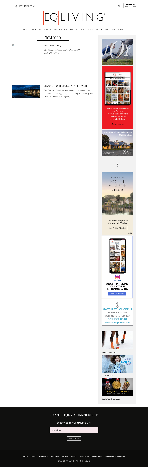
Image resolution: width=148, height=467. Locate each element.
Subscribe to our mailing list (74, 423)
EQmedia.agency (97, 456)
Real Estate (102, 29)
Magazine (28, 29)
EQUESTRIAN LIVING (25, 6)
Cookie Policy (121, 456)
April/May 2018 (107, 376)
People (63, 29)
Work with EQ (43, 456)
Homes (53, 29)
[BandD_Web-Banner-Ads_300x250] (117, 155)
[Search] (119, 6)
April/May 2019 (52, 45)
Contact (33, 456)
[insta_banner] (117, 298)
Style (81, 29)
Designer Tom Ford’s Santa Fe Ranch (65, 86)
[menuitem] (117, 342)
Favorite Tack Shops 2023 (111, 399)
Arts (112, 29)
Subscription (55, 456)
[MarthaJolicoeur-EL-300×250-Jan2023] (117, 325)
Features (43, 29)
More (120, 29)
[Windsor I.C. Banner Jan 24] (117, 234)
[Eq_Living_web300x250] (117, 64)
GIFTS (25, 456)
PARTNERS (65, 456)
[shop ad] (117, 128)
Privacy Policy (109, 456)
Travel (90, 29)
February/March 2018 (109, 352)
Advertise (74, 456)
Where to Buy (84, 456)
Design (73, 29)
